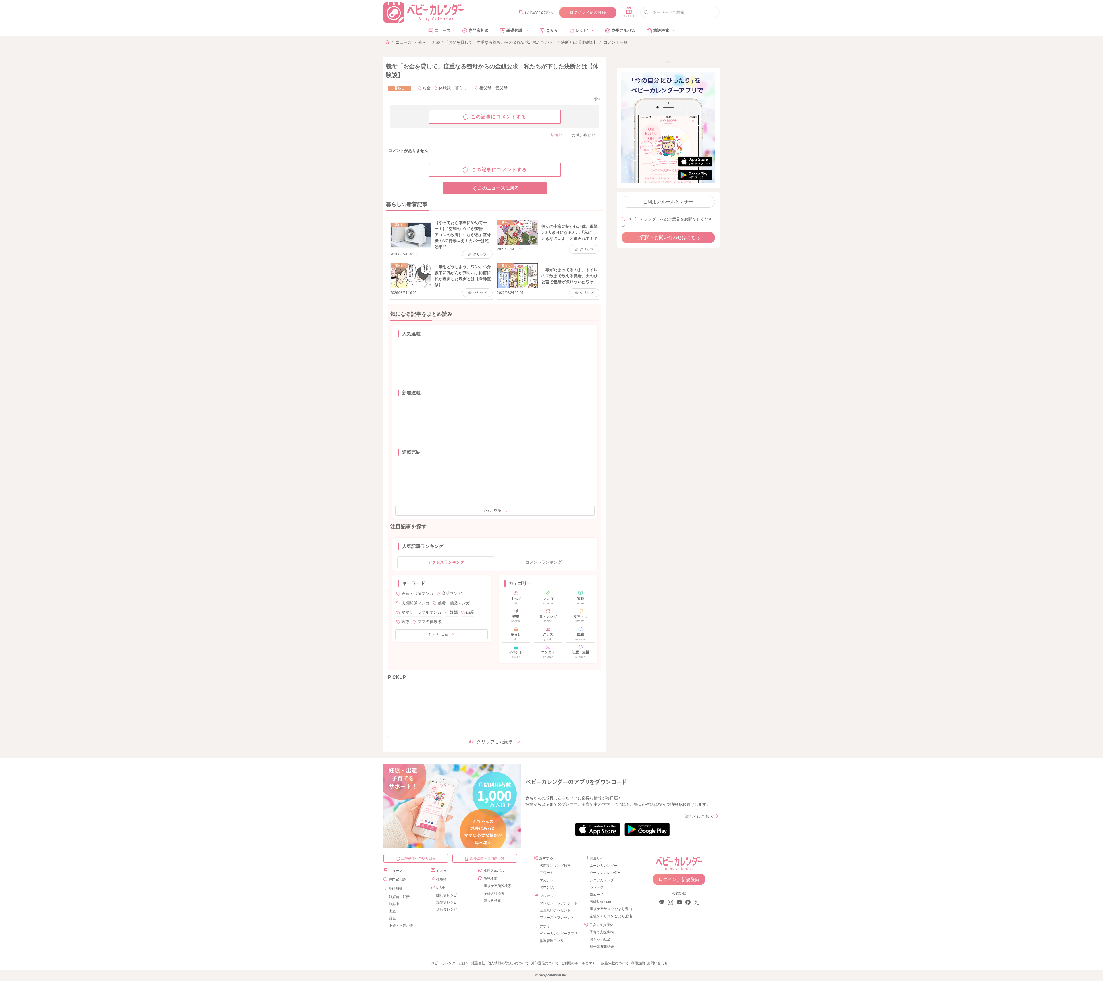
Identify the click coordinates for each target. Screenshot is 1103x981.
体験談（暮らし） (455, 88)
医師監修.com (600, 902)
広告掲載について (615, 963)
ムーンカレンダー (603, 866)
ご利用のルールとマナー (668, 201)
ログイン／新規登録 (588, 12)
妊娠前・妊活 (399, 897)
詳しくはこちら (699, 816)
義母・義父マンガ (454, 603)
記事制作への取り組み (418, 858)
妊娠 (454, 612)
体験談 (441, 880)
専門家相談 (478, 30)
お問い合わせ (657, 963)
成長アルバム (623, 30)
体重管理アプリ (552, 941)
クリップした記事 (495, 741)
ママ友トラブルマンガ (421, 612)
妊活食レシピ (446, 909)
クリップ (480, 254)
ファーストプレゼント (557, 918)
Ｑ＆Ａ (552, 30)
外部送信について (545, 963)
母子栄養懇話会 (602, 947)
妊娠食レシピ (446, 902)
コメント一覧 (615, 42)
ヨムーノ (596, 895)
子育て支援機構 (602, 932)
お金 (427, 88)
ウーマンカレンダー (605, 873)
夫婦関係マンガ (415, 603)
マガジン (547, 880)
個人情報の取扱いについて (508, 963)
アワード (547, 873)
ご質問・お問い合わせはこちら (668, 237)
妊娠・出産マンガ (417, 593)
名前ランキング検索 (555, 866)
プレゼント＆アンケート (559, 903)
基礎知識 (514, 30)
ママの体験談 (430, 621)
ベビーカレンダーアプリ (559, 934)
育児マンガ (452, 593)
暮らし (424, 42)
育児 (392, 918)
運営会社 (478, 963)
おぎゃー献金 (600, 939)
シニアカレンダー (603, 880)
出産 (470, 612)
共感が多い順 (584, 135)
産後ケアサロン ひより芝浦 (610, 916)
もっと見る (491, 510)
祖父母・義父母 (493, 88)
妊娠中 (394, 904)
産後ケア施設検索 (497, 886)
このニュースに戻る (498, 188)
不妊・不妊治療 (401, 926)
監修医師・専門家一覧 (487, 858)
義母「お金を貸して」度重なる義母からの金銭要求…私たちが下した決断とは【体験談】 (516, 42)
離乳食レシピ (446, 895)
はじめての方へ (539, 12)
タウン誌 (547, 887)
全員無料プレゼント (555, 910)
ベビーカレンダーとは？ (450, 963)
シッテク (596, 887)
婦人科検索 (492, 901)
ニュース (443, 30)
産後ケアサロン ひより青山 (610, 909)
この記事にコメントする (499, 116)
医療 (405, 621)
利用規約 (638, 963)
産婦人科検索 (494, 893)
